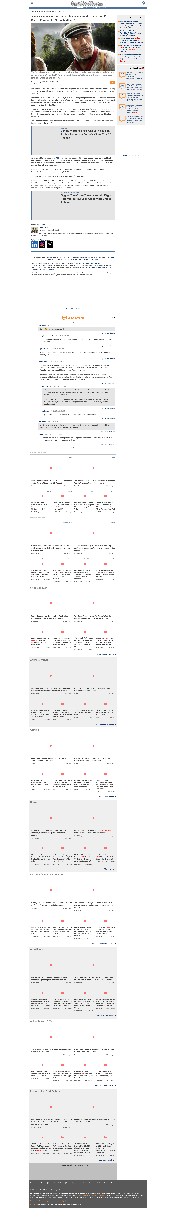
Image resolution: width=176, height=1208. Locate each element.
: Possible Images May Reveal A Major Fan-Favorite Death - (130, 58)
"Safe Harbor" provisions (88, 259)
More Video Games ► (107, 797)
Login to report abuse (108, 333)
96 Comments (76, 318)
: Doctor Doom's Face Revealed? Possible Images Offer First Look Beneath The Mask (131, 25)
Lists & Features (91, 8)
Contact (107, 1183)
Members (102, 8)
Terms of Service (75, 263)
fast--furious (58, 12)
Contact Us (34, 1204)
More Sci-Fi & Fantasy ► (106, 654)
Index (37, 1183)
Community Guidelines (92, 263)
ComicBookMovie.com (46, 273)
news (41, 12)
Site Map (44, 1183)
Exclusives (80, 8)
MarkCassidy (37, 82)
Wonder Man (67, 523)
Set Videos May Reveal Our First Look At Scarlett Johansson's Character (131, 33)
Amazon (112, 457)
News (72, 8)
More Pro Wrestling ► (107, 1160)
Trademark (100, 1183)
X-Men (113, 523)
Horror (70, 491)
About (50, 1183)
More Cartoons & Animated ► (104, 944)
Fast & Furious (43, 84)
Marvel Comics (46, 559)
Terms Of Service (59, 1183)
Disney (113, 491)
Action (70, 457)
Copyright (92, 1183)
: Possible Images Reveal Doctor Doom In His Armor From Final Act (131, 49)
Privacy (85, 1183)
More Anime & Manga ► (106, 724)
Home (34, 12)
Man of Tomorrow (89, 559)
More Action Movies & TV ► (105, 1086)
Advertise (114, 1183)
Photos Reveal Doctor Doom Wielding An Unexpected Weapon (131, 40)
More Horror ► (110, 869)
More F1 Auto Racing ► (106, 1016)
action (48, 12)
